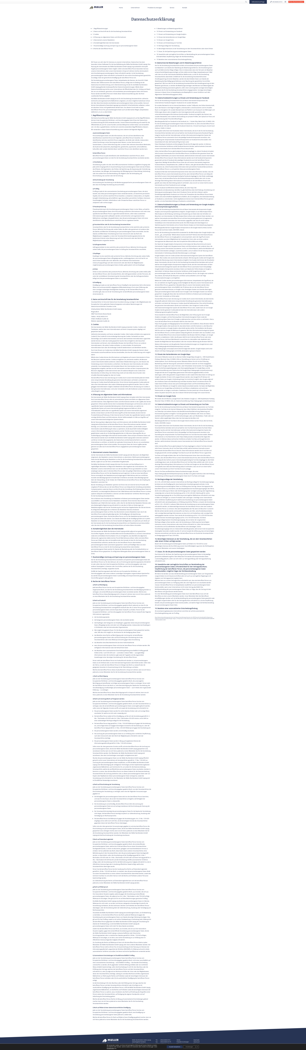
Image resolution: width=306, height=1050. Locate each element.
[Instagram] (285, 2)
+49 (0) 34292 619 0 (163, 1040)
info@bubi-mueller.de (101, 319)
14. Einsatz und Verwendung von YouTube (169, 43)
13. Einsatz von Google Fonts (165, 40)
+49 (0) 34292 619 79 (163, 1042)
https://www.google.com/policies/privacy (200, 370)
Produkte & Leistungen (183, 1042)
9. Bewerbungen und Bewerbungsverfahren (170, 28)
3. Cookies (96, 34)
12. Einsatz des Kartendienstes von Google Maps (171, 37)
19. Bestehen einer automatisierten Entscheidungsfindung (174, 59)
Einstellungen (189, 1047)
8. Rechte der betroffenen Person (103, 48)
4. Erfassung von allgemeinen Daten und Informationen (109, 37)
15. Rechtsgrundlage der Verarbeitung (168, 46)
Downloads (196, 1040)
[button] (246, 2)
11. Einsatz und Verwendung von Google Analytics (171, 34)
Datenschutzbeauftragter (167, 618)
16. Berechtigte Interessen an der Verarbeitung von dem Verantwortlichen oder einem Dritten (185, 48)
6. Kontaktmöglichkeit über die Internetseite (106, 43)
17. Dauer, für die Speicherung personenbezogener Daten (174, 51)
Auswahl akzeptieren (174, 1047)
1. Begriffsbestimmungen (100, 28)
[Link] (96, 7)
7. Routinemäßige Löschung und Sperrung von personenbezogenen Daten (115, 46)
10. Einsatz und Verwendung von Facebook (169, 31)
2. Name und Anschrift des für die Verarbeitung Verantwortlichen (112, 31)
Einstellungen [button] (110, 1048)
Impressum (197, 1042)
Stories (178, 1040)
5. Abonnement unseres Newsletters (104, 40)
